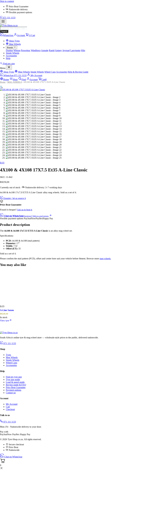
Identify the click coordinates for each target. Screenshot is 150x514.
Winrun (16, 50)
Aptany (58, 50)
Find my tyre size (14, 377)
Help (8, 58)
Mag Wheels (14, 44)
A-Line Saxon (7, 310)
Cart (8, 406)
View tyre (4, 320)
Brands (10, 48)
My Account (36, 75)
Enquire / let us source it (14, 198)
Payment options (13, 390)
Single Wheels (12, 53)
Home (3, 82)
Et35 (2, 162)
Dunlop (9, 50)
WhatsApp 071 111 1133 (15, 75)
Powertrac (25, 50)
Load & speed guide (15, 382)
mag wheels (105, 258)
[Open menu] (3, 21)
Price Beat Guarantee (15, 387)
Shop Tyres (14, 41)
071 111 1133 (8, 17)
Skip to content (7, 1)
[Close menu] (9, 67)
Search (4, 31)
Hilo (83, 50)
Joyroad (66, 50)
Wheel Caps (50, 72)
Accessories (11, 55)
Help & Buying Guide (78, 72)
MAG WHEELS (14, 82)
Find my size (8, 63)
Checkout (10, 409)
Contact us (11, 392)
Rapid (51, 50)
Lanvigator (75, 50)
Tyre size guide (13, 379)
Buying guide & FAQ (16, 385)
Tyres (8, 355)
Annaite (44, 50)
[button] (1, 87)
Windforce (36, 50)
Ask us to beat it (24, 209)
